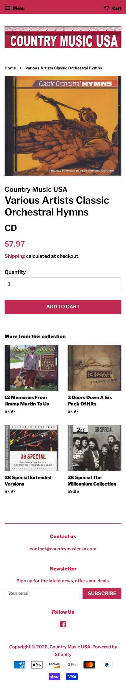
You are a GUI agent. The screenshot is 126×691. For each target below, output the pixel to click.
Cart (116, 8)
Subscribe (102, 593)
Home (10, 68)
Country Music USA (70, 647)
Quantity (15, 272)
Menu (18, 8)
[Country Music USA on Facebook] (63, 625)
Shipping (15, 256)
